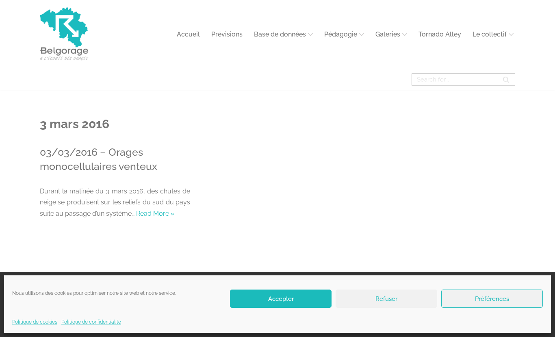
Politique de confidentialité (91, 322)
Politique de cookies (34, 322)
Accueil (188, 34)
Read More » (155, 213)
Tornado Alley (439, 34)
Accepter (281, 298)
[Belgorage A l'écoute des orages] (64, 34)
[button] (310, 34)
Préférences (492, 298)
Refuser (386, 298)
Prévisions (227, 34)
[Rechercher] (506, 79)
